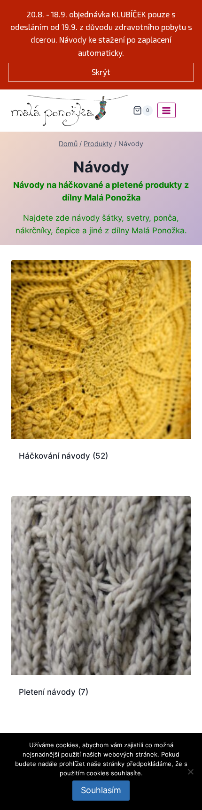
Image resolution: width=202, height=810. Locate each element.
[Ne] (190, 771)
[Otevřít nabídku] (166, 110)
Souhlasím (101, 790)
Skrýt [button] (101, 71)
